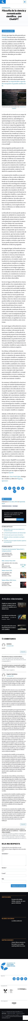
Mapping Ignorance (7, 940)
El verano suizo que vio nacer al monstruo (13, 535)
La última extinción (17, 921)
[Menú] (24, 1)
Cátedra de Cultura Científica (13, 1011)
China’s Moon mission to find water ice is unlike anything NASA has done (18, 944)
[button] (5, 488)
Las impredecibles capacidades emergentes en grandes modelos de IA (14, 83)
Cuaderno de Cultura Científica (12, 1015)
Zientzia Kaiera (6, 897)
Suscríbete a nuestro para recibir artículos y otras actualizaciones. (13, 514)
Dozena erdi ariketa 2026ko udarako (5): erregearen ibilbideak (19, 901)
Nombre (4, 867)
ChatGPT (4, 37)
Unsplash (14, 108)
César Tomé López (15, 476)
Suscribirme (20, 519)
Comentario (5, 853)
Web (3, 878)
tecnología (15, 506)
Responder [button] (23, 651)
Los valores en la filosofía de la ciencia (9, 617)
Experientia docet (6, 7)
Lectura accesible (8, 31)
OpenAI (11, 472)
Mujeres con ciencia (8, 918)
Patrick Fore (22, 106)
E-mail (4, 873)
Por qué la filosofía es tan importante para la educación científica (9, 627)
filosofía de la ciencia (6, 506)
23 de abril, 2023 (10, 645)
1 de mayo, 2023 (10, 676)
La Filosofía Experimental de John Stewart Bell (14, 532)
